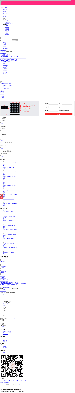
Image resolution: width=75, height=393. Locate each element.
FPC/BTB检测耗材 (4, 60)
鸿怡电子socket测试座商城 (5, 83)
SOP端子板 (9, 59)
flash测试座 (11, 56)
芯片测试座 (5, 43)
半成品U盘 (16, 56)
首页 (4, 63)
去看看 (1, 123)
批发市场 (7, 29)
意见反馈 (24, 380)
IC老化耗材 (7, 22)
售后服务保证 (5, 334)
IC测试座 (8, 61)
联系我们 (5, 347)
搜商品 (13, 40)
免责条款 (12, 380)
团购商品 (7, 34)
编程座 (10, 54)
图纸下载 (5, 73)
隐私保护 (4, 380)
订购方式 (5, 340)
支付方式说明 (5, 352)
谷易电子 (8, 382)
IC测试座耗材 (3, 61)
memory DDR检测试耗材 (5, 58)
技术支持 (5, 68)
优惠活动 (7, 28)
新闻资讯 (5, 70)
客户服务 (5, 16)
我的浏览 (5, 11)
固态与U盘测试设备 (9, 23)
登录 (1, 289)
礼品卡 (6, 33)
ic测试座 (4, 44)
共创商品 (7, 27)
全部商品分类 (3, 53)
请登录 (1, 7)
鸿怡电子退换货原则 (7, 86)
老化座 (4, 47)
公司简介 (16, 380)
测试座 (4, 42)
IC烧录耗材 (7, 20)
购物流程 (5, 341)
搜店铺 (16, 40)
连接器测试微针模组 (12, 60)
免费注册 (5, 7)
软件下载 (5, 72)
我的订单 (5, 9)
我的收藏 (5, 13)
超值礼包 (7, 30)
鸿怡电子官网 (3, 382)
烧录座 (4, 46)
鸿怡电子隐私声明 (6, 88)
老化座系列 (5, 65)
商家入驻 (20, 380)
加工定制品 (5, 66)
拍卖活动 (7, 25)
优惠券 (6, 31)
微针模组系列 (5, 67)
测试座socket (5, 48)
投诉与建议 (5, 346)
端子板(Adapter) (3, 59)
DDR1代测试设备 (14, 58)
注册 (4, 289)
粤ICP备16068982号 (21, 384)
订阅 (12, 318)
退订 (15, 318)
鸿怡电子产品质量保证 (7, 85)
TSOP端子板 (14, 59)
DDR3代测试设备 (22, 58)
